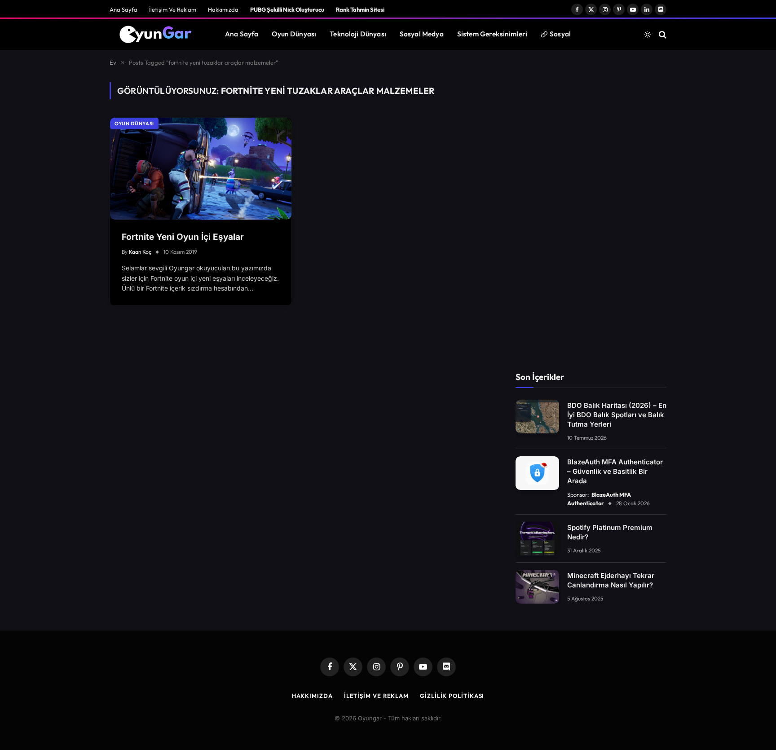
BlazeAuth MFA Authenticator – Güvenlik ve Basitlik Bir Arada (615, 471)
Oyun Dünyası (294, 34)
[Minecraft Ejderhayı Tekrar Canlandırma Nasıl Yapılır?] (537, 587)
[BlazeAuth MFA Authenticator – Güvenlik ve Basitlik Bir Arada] (537, 473)
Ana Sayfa (123, 9)
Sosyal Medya (422, 34)
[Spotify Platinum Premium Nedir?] (537, 539)
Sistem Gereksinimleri (492, 34)
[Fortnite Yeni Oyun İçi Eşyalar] (200, 169)
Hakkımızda (223, 9)
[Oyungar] (156, 34)
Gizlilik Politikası (452, 695)
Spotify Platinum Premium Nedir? (610, 532)
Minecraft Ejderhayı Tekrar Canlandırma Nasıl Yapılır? (610, 580)
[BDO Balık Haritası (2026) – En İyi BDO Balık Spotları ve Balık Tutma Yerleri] (537, 416)
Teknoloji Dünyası (358, 34)
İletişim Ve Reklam (172, 9)
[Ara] (661, 34)
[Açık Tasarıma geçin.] (647, 34)
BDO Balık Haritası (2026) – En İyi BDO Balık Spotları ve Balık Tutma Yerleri (616, 414)
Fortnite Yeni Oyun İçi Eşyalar (183, 237)
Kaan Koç (140, 251)
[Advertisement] (591, 217)
